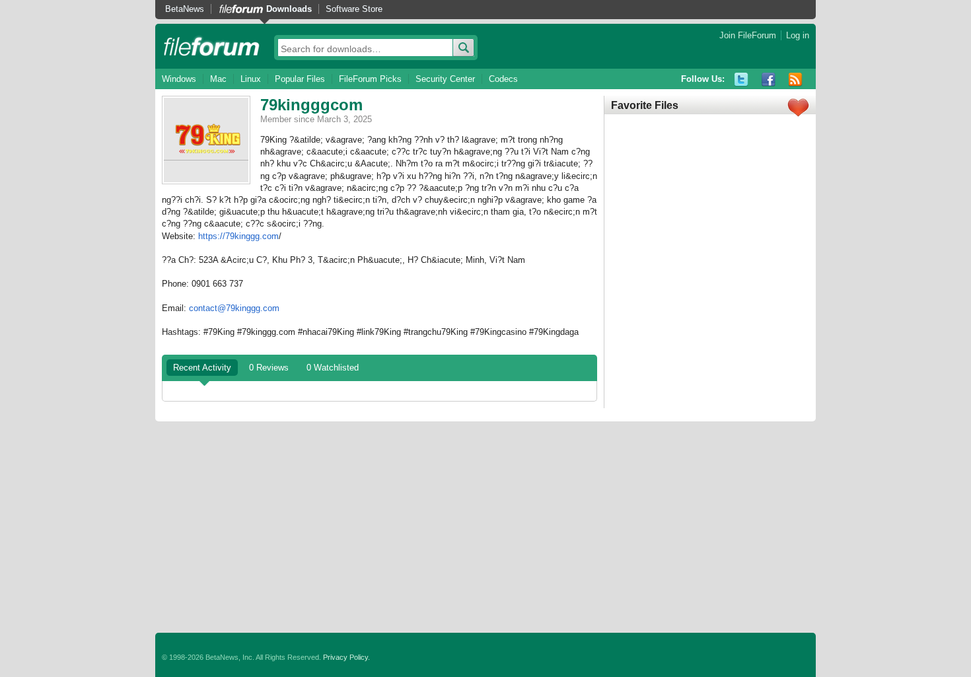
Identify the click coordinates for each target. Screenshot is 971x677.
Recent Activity (202, 368)
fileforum (212, 46)
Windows (179, 79)
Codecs (503, 79)
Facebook (768, 80)
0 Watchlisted (332, 368)
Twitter (741, 80)
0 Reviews (269, 368)
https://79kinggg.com (238, 236)
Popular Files (300, 79)
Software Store (354, 9)
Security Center (445, 79)
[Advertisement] (485, 527)
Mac (218, 79)
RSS (796, 80)
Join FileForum (747, 35)
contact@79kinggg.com (234, 308)
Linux (250, 79)
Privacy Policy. (346, 657)
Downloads (289, 9)
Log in (797, 35)
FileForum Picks (370, 79)
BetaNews (184, 9)
